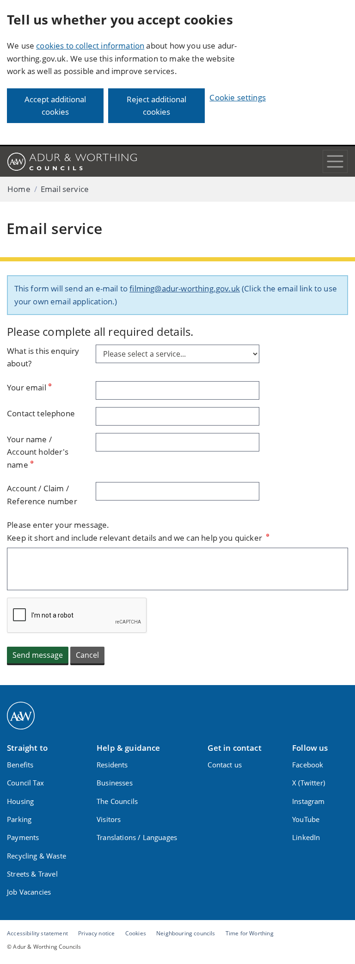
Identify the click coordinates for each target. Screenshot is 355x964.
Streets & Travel (32, 873)
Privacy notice (96, 933)
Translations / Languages (137, 837)
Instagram (308, 801)
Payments (23, 837)
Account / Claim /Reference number (42, 495)
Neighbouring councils (185, 933)
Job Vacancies (29, 891)
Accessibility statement (37, 933)
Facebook (307, 764)
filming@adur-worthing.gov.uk (184, 288)
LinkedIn (306, 837)
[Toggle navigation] (335, 161)
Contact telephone (41, 413)
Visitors (109, 819)
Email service (65, 189)
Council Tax (25, 782)
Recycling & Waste (36, 855)
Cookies (135, 933)
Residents (112, 764)
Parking (19, 819)
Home (19, 189)
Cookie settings (237, 97)
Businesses (115, 782)
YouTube (305, 819)
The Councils (117, 801)
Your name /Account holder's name (37, 452)
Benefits (20, 764)
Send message (37, 655)
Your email (26, 387)
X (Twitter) (308, 782)
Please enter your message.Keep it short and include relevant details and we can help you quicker (135, 531)
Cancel (87, 655)
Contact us (225, 764)
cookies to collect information (90, 45)
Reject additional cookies (156, 105)
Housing (20, 801)
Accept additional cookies (55, 105)
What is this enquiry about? (43, 357)
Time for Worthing (250, 933)
